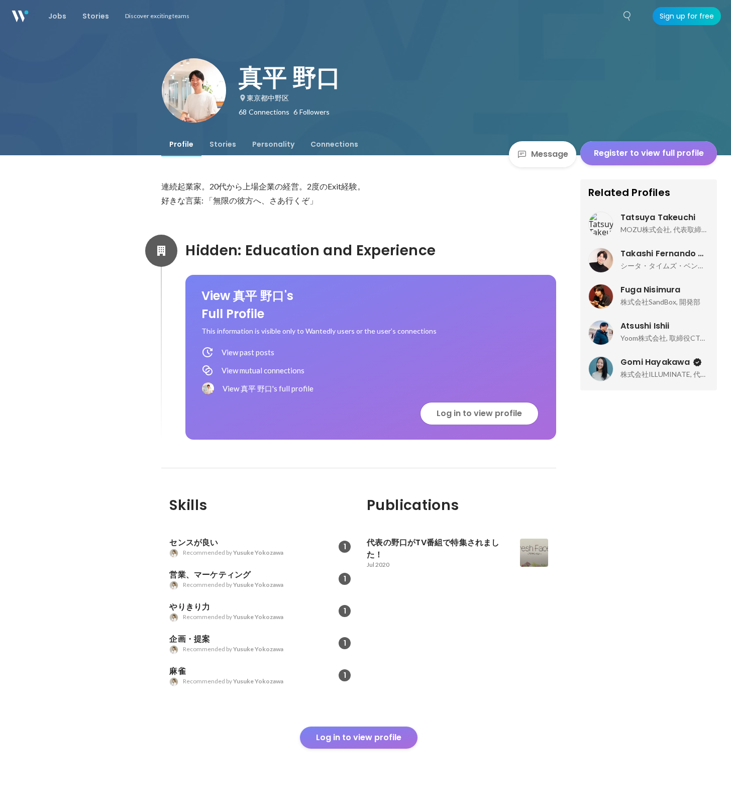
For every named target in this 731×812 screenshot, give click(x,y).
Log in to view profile (479, 413)
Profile (181, 144)
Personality (273, 144)
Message (549, 154)
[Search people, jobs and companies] (627, 16)
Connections (334, 144)
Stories (223, 144)
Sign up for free (687, 16)
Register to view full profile (649, 153)
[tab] (181, 144)
